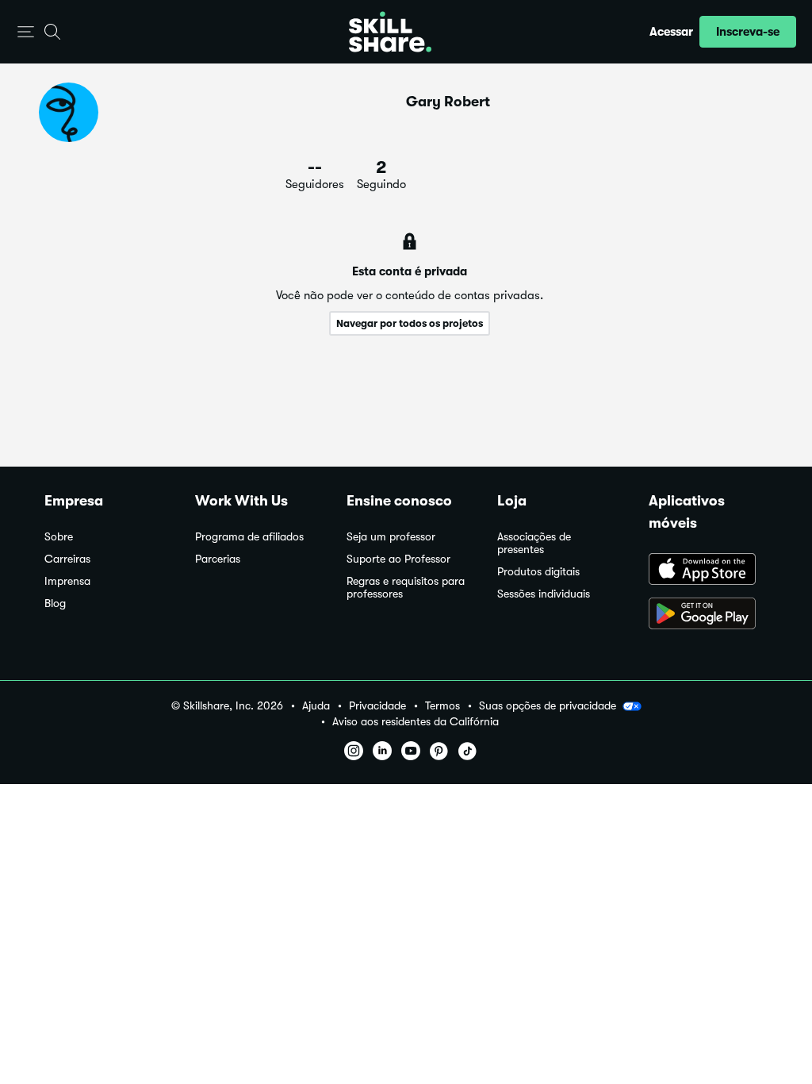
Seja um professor (391, 537)
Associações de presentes (534, 543)
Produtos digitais (538, 572)
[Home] (390, 31)
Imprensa (67, 581)
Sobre (58, 537)
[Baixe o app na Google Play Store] (708, 615)
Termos (442, 706)
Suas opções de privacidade (547, 705)
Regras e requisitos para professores (406, 587)
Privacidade (377, 706)
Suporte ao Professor (398, 559)
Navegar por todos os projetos (409, 323)
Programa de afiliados (249, 537)
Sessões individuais (543, 594)
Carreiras (67, 559)
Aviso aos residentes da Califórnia (415, 722)
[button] (26, 32)
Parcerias (217, 559)
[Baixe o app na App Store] (708, 570)
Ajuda (316, 706)
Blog (55, 603)
